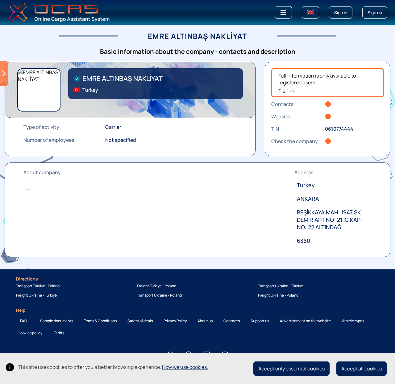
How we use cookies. (185, 367)
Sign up (286, 89)
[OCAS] (59, 11)
